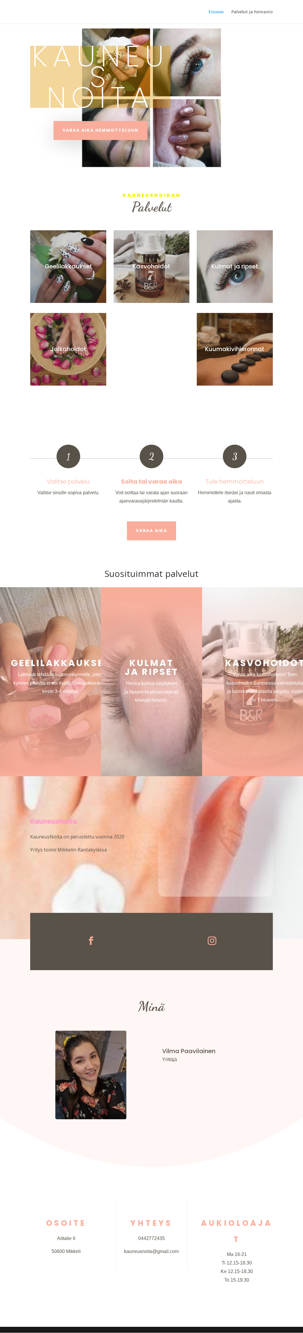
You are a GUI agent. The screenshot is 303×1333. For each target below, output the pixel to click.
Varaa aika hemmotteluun (100, 130)
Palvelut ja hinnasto (252, 12)
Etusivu (216, 12)
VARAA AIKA (151, 530)
